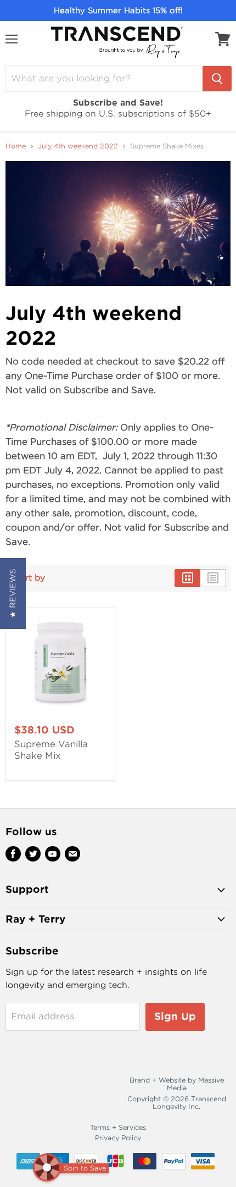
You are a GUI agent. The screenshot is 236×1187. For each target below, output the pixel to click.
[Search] (217, 78)
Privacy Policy (118, 1138)
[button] (13, 593)
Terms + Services (118, 1127)
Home (15, 146)
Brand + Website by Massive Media (177, 1084)
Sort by (29, 578)
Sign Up (175, 1016)
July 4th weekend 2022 (78, 146)
